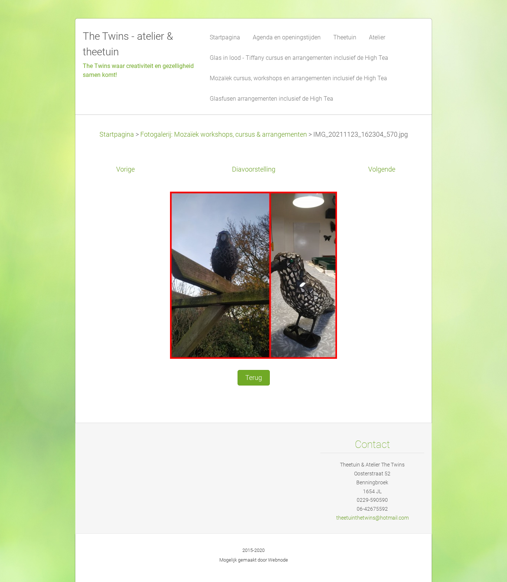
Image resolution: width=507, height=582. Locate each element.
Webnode (278, 560)
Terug (253, 377)
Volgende (381, 169)
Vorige (125, 169)
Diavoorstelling (253, 169)
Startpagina (116, 134)
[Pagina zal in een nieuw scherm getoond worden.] (253, 274)
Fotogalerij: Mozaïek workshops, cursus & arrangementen (223, 134)
